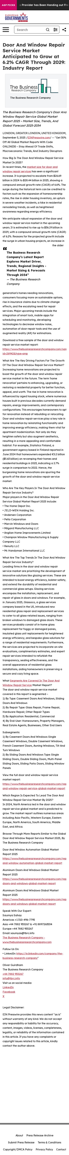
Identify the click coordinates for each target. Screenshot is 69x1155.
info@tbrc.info (11, 978)
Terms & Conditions (49, 1142)
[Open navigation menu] (6, 29)
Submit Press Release (21, 1142)
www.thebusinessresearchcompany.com (27, 942)
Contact (61, 1149)
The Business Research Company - (24, 937)
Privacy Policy (44, 1149)
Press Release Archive (39, 1135)
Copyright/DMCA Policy (17, 1149)
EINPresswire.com (39, 137)
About (19, 1135)
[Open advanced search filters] (55, 29)
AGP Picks (8, 5)
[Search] (48, 29)
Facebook (9, 991)
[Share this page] (64, 29)
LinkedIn (8, 987)
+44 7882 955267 (13, 974)
